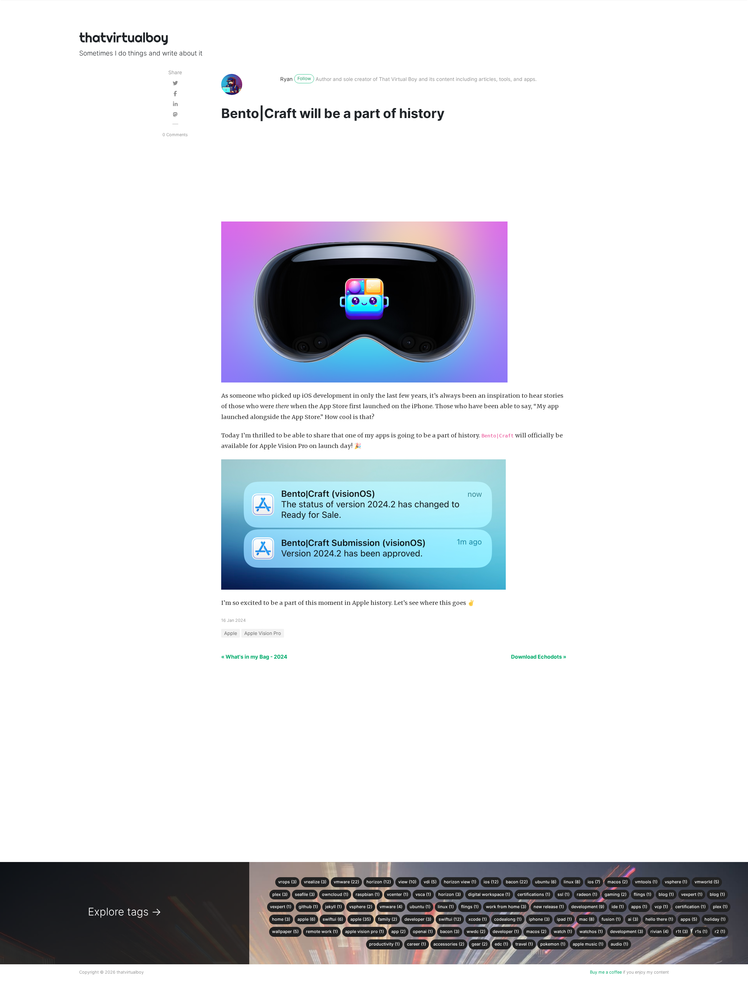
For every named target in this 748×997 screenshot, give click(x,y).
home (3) (281, 919)
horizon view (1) (460, 881)
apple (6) (306, 919)
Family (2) (387, 919)
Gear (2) (479, 943)
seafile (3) (305, 894)
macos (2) (617, 881)
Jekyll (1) (333, 906)
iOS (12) (491, 881)
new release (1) (549, 906)
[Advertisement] (393, 173)
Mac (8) (586, 919)
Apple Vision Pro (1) (364, 931)
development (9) (587, 906)
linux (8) (572, 881)
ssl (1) (563, 894)
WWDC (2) (476, 931)
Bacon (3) (449, 931)
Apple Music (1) (588, 943)
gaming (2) (615, 894)
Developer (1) (506, 931)
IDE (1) (618, 906)
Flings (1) (470, 906)
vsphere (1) (676, 881)
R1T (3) (682, 931)
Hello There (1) (659, 919)
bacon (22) (517, 881)
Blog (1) (717, 894)
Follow (304, 78)
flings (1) (642, 894)
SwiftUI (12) (450, 919)
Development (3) (626, 931)
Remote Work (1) (322, 931)
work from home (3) (506, 906)
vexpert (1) (691, 894)
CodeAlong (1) (508, 919)
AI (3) (633, 919)
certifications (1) (533, 894)
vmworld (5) (707, 881)
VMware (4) (391, 906)
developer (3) (417, 919)
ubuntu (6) (545, 881)
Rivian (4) (659, 931)
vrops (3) (287, 881)
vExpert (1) (280, 906)
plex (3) (280, 894)
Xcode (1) (477, 919)
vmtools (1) (646, 881)
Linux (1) (446, 906)
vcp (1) (661, 906)
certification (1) (690, 906)
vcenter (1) (397, 894)
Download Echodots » (538, 657)
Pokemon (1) (552, 943)
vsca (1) (423, 894)
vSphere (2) (360, 906)
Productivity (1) (384, 943)
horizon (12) (378, 881)
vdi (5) (430, 881)
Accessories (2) (448, 943)
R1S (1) (701, 931)
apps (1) (639, 906)
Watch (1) (563, 931)
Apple (230, 633)
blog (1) (666, 894)
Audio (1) (619, 943)
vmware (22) (346, 881)
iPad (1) (564, 919)
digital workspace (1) (489, 894)
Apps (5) (689, 919)
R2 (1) (720, 931)
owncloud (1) (335, 894)
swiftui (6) (333, 919)
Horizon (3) (449, 894)
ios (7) (594, 881)
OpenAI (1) (423, 931)
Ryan (286, 79)
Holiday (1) (715, 919)
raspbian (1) (368, 894)
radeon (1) (587, 894)
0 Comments (175, 134)
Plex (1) (720, 906)
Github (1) (308, 906)
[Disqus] (374, 757)
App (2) (398, 931)
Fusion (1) (611, 919)
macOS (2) (536, 931)
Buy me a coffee (606, 972)
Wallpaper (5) (285, 931)
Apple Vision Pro (262, 633)
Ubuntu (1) (420, 906)
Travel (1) (524, 943)
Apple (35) (360, 919)
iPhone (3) (539, 919)
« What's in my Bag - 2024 (254, 657)
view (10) (407, 881)
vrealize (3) (315, 881)
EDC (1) (501, 943)
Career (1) (416, 943)
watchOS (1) (591, 931)
